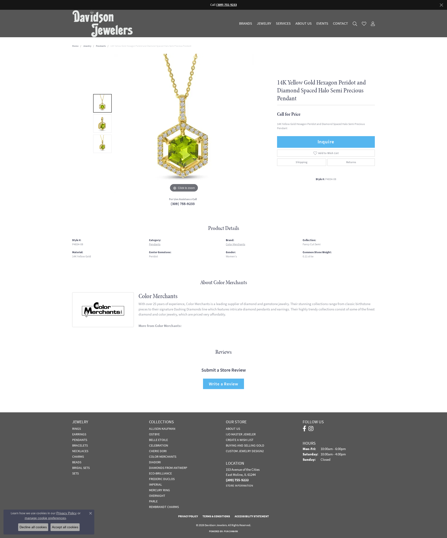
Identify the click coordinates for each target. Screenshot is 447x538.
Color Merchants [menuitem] (162, 456)
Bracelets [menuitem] (80, 445)
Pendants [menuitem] (79, 439)
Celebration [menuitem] (158, 445)
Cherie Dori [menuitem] (158, 451)
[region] (184, 123)
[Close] (441, 5)
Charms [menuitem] (78, 456)
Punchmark (231, 531)
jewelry (87, 45)
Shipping (301, 162)
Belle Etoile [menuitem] (158, 439)
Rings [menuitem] (76, 428)
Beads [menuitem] (76, 462)
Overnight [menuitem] (157, 495)
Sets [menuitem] (75, 473)
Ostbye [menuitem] (154, 434)
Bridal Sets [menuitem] (81, 467)
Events (322, 23)
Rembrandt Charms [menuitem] (164, 506)
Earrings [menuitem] (79, 434)
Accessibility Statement (252, 516)
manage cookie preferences (45, 518)
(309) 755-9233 (183, 203)
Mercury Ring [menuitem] (159, 490)
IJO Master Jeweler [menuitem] (241, 434)
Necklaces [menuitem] (80, 451)
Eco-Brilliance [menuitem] (160, 473)
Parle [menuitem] (153, 501)
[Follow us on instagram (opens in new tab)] (310, 428)
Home (75, 45)
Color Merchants (235, 244)
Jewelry (264, 23)
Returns (351, 162)
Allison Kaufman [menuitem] (162, 428)
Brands (245, 23)
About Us (303, 23)
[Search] (354, 23)
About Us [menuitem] (233, 428)
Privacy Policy (188, 516)
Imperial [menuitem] (155, 484)
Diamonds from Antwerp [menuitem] (168, 467)
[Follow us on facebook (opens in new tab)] (304, 428)
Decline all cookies (33, 527)
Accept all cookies (65, 527)
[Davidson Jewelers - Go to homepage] (104, 23)
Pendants (101, 45)
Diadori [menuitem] (155, 462)
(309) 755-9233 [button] (226, 5)
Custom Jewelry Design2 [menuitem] (245, 451)
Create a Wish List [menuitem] (240, 439)
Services (283, 23)
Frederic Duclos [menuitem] (162, 479)
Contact (340, 23)
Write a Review (223, 384)
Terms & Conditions (216, 516)
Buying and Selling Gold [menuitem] (245, 445)
